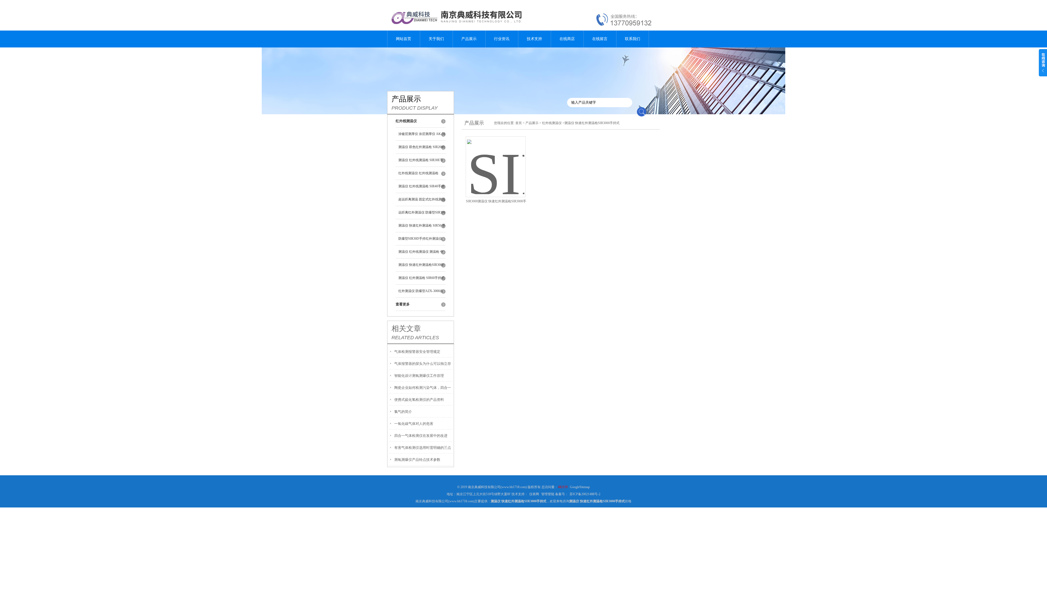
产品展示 (469, 39)
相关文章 (406, 328)
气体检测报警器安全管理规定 (417, 352)
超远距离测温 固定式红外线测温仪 (421, 201)
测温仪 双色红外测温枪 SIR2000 (421, 147)
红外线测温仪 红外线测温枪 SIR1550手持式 (418, 175)
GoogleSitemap (580, 487)
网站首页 (403, 39)
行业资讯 (501, 39)
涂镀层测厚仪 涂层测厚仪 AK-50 (421, 134)
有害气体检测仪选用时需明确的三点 (422, 448)
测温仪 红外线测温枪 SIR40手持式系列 (421, 188)
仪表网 (534, 494)
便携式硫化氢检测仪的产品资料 (419, 400)
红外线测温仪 (552, 123)
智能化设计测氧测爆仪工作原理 (419, 376)
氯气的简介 (403, 412)
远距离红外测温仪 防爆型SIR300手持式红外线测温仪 (421, 215)
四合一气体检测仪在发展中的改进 (420, 436)
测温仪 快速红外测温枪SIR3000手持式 (421, 267)
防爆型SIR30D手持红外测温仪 (420, 239)
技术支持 (534, 39)
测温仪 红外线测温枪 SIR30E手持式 (420, 162)
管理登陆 (547, 494)
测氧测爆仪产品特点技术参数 (417, 460)
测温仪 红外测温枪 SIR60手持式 (421, 278)
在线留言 (599, 39)
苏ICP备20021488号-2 (585, 494)
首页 (518, 123)
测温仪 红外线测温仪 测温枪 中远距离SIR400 (420, 254)
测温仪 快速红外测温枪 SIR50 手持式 (421, 228)
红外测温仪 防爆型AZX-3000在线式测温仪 (420, 293)
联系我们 (632, 39)
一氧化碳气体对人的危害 (413, 424)
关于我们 (436, 39)
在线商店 (567, 39)
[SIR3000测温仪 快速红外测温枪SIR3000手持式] (495, 160)
